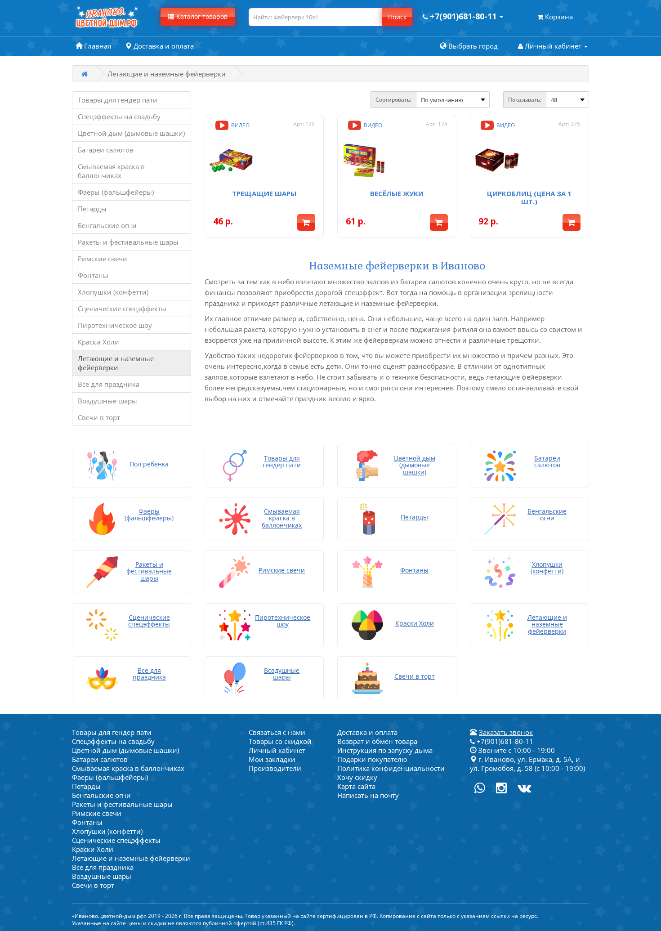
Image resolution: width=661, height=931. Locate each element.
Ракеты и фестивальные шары (128, 241)
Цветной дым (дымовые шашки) (131, 133)
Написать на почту (368, 795)
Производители (275, 768)
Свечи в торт (99, 417)
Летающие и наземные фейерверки (116, 363)
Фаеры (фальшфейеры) (116, 192)
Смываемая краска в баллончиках (111, 171)
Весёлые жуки (397, 193)
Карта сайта (356, 786)
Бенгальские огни (107, 225)
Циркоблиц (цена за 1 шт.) (529, 197)
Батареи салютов (106, 149)
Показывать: (524, 99)
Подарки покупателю (372, 759)
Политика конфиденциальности (391, 768)
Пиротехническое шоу (115, 325)
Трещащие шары (264, 193)
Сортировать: (393, 99)
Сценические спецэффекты (122, 308)
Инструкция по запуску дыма (385, 750)
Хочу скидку (357, 777)
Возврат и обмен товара (377, 741)
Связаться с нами (277, 732)
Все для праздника (108, 384)
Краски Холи (98, 341)
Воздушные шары (107, 400)
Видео (240, 125)
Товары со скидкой (280, 741)
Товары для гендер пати (117, 99)
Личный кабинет (277, 750)
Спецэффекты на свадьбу (119, 116)
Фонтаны (93, 275)
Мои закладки (272, 759)
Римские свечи (102, 258)
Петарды (92, 208)
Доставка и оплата (367, 732)
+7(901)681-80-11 (504, 741)
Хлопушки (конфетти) (113, 291)
